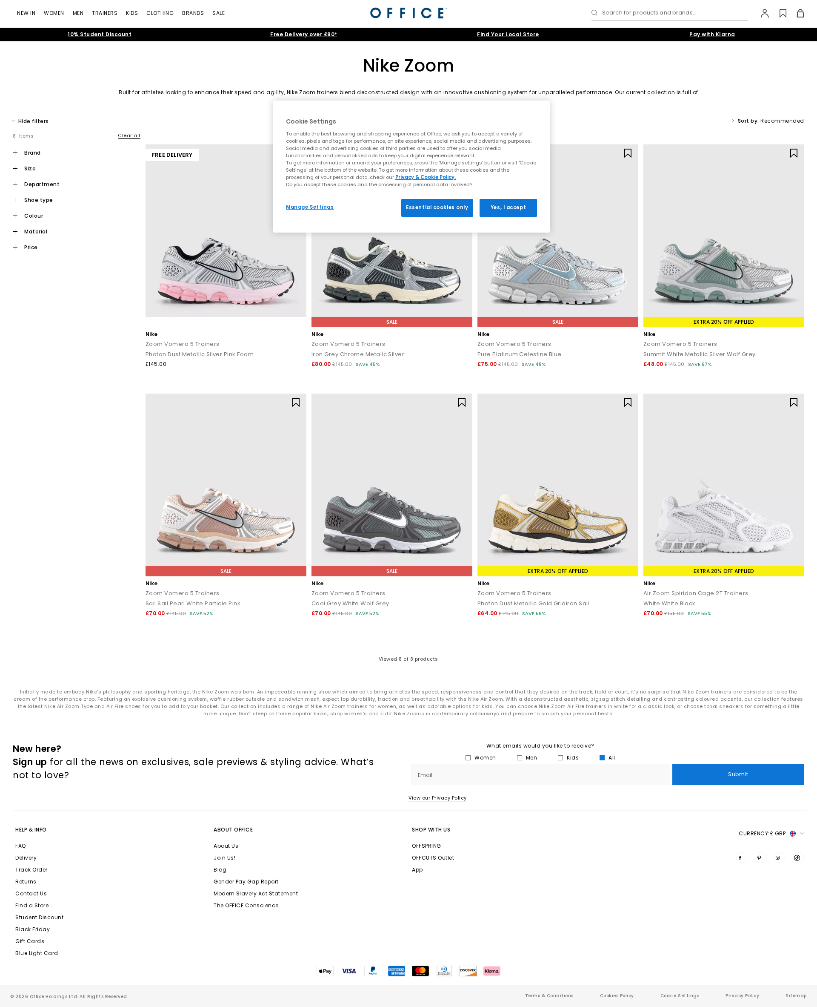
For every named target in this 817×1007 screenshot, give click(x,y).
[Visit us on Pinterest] (760, 857)
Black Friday (32, 929)
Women (54, 13)
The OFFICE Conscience (246, 905)
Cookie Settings (680, 996)
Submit (738, 774)
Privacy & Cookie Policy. (425, 177)
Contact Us (31, 893)
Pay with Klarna (712, 34)
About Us (226, 845)
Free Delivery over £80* (303, 34)
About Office (233, 829)
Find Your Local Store (508, 34)
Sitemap (796, 996)
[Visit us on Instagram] (779, 857)
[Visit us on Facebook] (741, 857)
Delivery (26, 857)
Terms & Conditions (549, 996)
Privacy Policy (742, 996)
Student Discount (39, 917)
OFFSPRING (426, 845)
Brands (193, 13)
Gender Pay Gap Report (246, 881)
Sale (218, 13)
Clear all (129, 135)
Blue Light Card (36, 953)
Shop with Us (431, 829)
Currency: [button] (762, 833)
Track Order (31, 869)
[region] (411, 167)
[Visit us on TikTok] (798, 857)
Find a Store (32, 905)
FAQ (20, 845)
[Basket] (795, 13)
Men (78, 13)
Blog (220, 869)
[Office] (408, 13)
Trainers (104, 13)
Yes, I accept (508, 207)
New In (26, 13)
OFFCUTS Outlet (433, 857)
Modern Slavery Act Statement (256, 893)
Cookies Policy (617, 996)
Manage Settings (310, 207)
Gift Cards (29, 941)
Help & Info (31, 829)
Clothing (160, 13)
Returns (26, 881)
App (417, 869)
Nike (152, 334)
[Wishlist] (778, 13)
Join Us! (224, 857)
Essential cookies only (437, 207)
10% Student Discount (99, 34)
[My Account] (760, 13)
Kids (132, 13)
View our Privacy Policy (437, 797)
